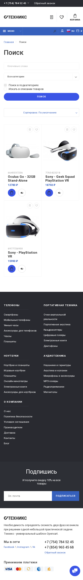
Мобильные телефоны (17, 319)
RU (73, 31)
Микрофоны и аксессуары (59, 375)
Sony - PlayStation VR (22, 254)
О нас (7, 411)
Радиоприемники (54, 386)
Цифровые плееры (55, 335)
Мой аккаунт (62, 31)
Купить (12, 193)
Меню (11, 31)
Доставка (9, 432)
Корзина (75, 20)
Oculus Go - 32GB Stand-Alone (21, 178)
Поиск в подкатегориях (24, 85)
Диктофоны (51, 345)
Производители (13, 427)
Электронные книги (55, 340)
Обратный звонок (44, 3)
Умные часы (11, 325)
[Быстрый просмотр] (22, 193)
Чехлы (7, 336)
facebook (9, 546)
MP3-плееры (51, 381)
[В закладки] (36, 129)
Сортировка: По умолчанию (39, 112)
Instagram (23, 546)
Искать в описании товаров (26, 89)
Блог (6, 443)
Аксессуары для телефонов (20, 330)
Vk (33, 546)
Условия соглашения (16, 421)
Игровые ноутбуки (14, 370)
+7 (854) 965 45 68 (59, 547)
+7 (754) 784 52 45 (15, 3)
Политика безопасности (18, 416)
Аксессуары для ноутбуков (20, 392)
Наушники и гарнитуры (57, 365)
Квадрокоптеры (53, 329)
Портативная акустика (57, 324)
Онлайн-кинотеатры (16, 381)
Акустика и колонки (55, 370)
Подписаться (65, 496)
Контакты (9, 438)
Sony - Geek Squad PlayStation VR (60, 178)
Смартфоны (11, 314)
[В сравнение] (30, 129)
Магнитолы (50, 392)
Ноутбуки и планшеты (17, 365)
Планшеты (10, 341)
